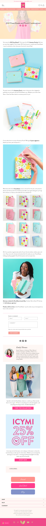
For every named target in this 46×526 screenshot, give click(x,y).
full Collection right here (10, 303)
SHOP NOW (23, 460)
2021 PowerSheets (14, 42)
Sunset (2, 9)
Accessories (26, 9)
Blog (23, 492)
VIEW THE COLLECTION (23, 408)
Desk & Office (35, 9)
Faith (41, 9)
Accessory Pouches (33, 42)
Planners (19, 9)
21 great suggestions (34, 140)
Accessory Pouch (18, 90)
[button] (3, 5)
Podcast (23, 479)
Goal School (23, 486)
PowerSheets (17, 188)
